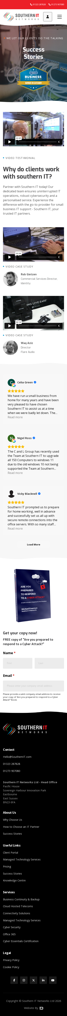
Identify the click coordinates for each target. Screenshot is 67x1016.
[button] (59, 16)
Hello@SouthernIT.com (17, 757)
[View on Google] (11, 382)
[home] (21, 17)
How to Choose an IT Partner (21, 827)
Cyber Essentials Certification (21, 941)
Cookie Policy (11, 967)
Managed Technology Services (22, 859)
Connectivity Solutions (16, 913)
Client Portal (10, 852)
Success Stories (12, 833)
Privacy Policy (11, 960)
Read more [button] (15, 417)
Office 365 (9, 934)
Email (15, 675)
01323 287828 (11, 764)
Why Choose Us (12, 819)
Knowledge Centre (14, 880)
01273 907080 (11, 771)
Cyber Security (11, 927)
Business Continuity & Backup (21, 899)
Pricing (7, 866)
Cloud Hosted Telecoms (18, 906)
